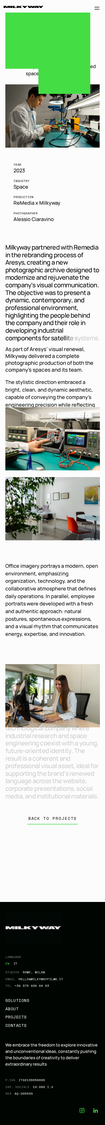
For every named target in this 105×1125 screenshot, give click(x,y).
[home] (23, 8)
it (16, 963)
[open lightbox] (52, 438)
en (7, 963)
